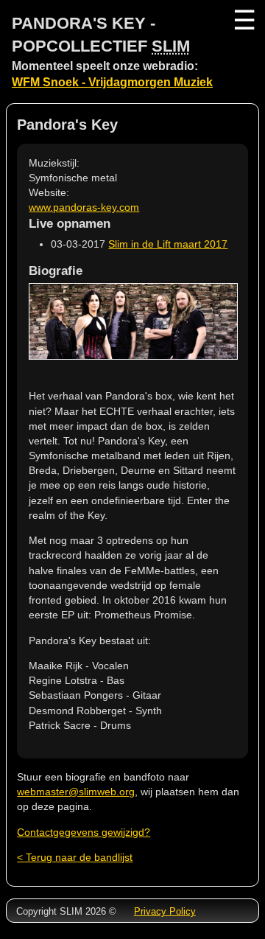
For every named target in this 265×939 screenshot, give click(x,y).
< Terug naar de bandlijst (74, 857)
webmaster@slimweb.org (76, 791)
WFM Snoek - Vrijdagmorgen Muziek (112, 82)
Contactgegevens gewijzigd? (83, 832)
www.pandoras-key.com (84, 207)
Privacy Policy (165, 911)
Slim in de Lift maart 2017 (167, 244)
